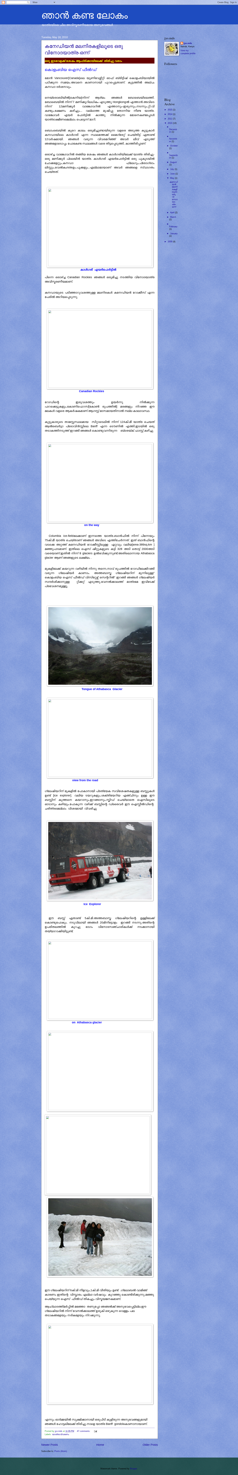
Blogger (133, 1468)
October (174, 146)
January (174, 233)
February (173, 226)
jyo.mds (188, 43)
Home (100, 1444)
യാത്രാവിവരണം (60, 1434)
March (173, 217)
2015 (170, 109)
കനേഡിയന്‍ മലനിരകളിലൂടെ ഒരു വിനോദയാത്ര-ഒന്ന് (84, 49)
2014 (170, 114)
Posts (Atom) (60, 1451)
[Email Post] (95, 1431)
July (172, 169)
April (172, 212)
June (172, 173)
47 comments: (84, 1431)
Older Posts (150, 1444)
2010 (170, 123)
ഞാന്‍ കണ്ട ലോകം (84, 14)
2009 (170, 241)
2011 (170, 119)
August (173, 162)
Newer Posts (49, 1444)
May (172, 178)
